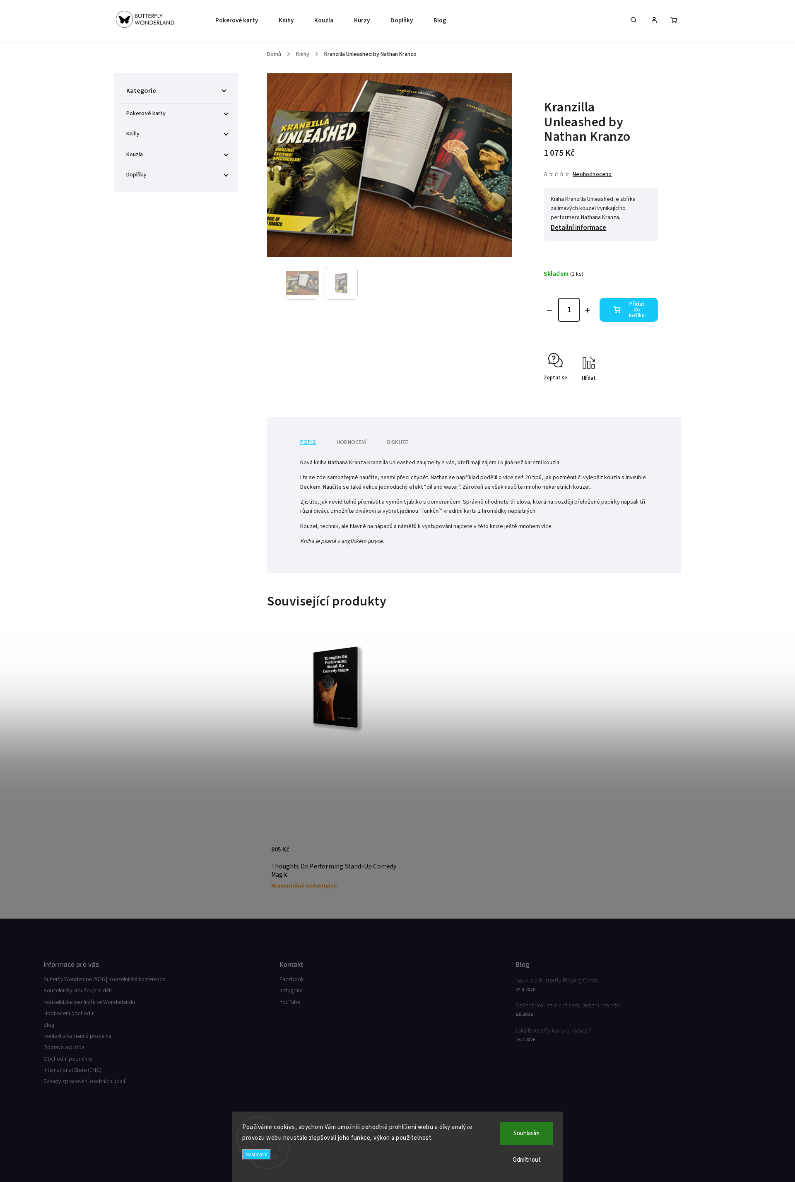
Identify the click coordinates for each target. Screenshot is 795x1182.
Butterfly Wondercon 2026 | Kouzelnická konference (104, 979)
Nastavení (256, 1154)
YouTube (289, 1002)
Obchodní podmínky (67, 1059)
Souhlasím (526, 1133)
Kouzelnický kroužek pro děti (77, 991)
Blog (48, 1025)
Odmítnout (527, 1159)
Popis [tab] (308, 442)
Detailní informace (578, 228)
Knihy (133, 134)
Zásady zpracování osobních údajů (85, 1081)
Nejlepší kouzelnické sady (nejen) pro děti (568, 1004)
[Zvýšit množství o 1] (587, 310)
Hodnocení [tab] (351, 442)
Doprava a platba (63, 1047)
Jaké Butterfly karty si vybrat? (553, 1030)
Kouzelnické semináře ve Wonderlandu (89, 1002)
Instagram (291, 991)
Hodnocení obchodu (68, 1013)
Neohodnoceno (592, 174)
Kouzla (134, 154)
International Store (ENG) (72, 1070)
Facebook (291, 979)
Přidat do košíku (637, 310)
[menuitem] (234, 20)
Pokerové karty (146, 113)
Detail (386, 853)
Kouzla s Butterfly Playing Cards (557, 980)
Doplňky (136, 175)
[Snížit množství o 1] (549, 310)
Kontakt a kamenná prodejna (77, 1036)
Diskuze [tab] (397, 442)
